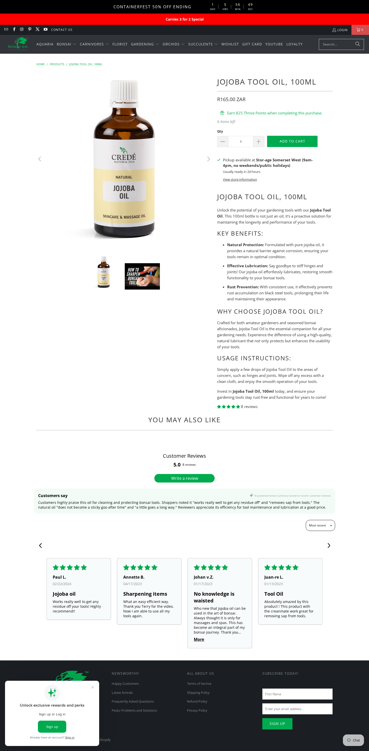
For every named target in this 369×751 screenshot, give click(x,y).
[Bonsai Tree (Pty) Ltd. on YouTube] (45, 30)
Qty (220, 131)
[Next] (208, 159)
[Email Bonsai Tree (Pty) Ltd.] (6, 30)
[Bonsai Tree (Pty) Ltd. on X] (37, 30)
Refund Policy (197, 701)
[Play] (124, 159)
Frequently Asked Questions (133, 701)
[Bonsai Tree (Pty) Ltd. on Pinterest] (29, 30)
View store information (240, 179)
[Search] (357, 44)
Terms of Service (199, 683)
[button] (67, 44)
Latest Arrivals (122, 692)
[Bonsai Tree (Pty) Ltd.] (18, 44)
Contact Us (62, 30)
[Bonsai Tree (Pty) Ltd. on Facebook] (14, 30)
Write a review (184, 478)
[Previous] (40, 159)
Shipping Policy (198, 692)
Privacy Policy (197, 710)
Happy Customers (125, 683)
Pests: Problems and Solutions (134, 710)
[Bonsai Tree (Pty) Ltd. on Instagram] (22, 30)
